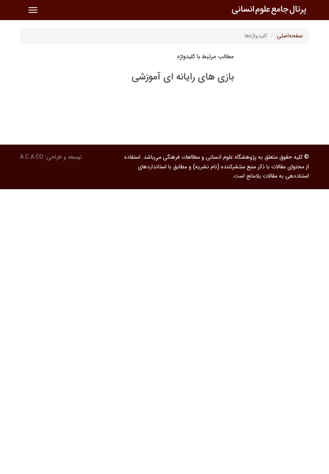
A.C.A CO (31, 157)
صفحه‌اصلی (290, 35)
